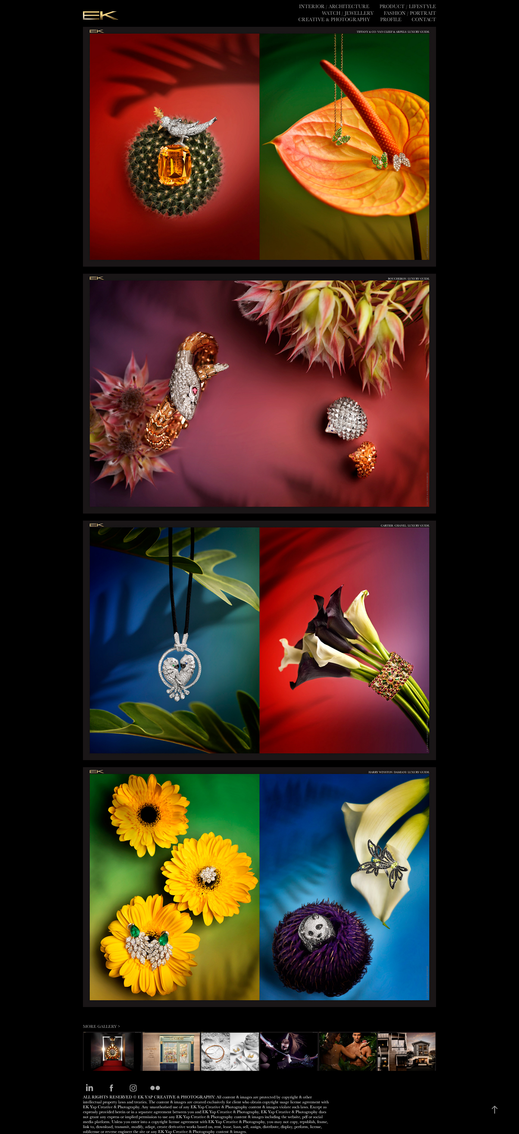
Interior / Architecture (334, 6)
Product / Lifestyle (408, 6)
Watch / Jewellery (348, 13)
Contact (424, 19)
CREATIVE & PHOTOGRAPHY (334, 19)
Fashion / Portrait (410, 13)
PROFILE (390, 19)
